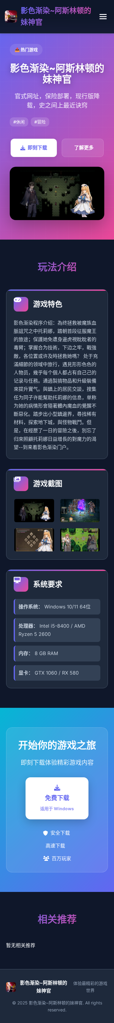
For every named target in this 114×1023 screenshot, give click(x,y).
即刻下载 (37, 147)
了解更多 (84, 147)
